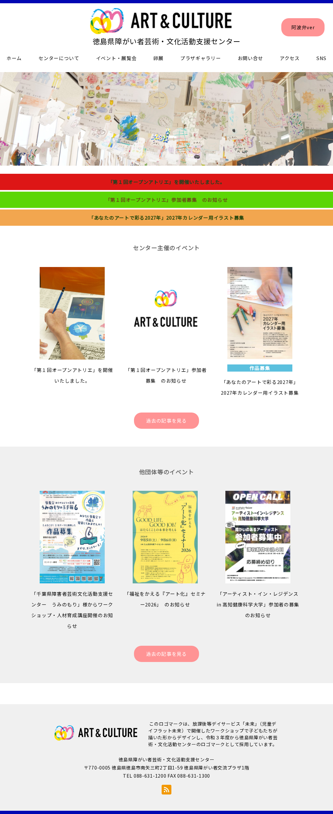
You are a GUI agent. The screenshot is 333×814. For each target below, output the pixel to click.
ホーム (14, 58)
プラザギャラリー (200, 58)
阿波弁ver (302, 27)
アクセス (290, 58)
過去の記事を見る (166, 420)
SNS (321, 58)
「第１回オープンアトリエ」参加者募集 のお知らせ (166, 199)
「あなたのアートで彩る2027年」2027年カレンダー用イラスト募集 (166, 217)
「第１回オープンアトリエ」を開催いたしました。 (166, 181)
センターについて (58, 58)
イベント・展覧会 (116, 58)
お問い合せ (250, 58)
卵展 (158, 58)
